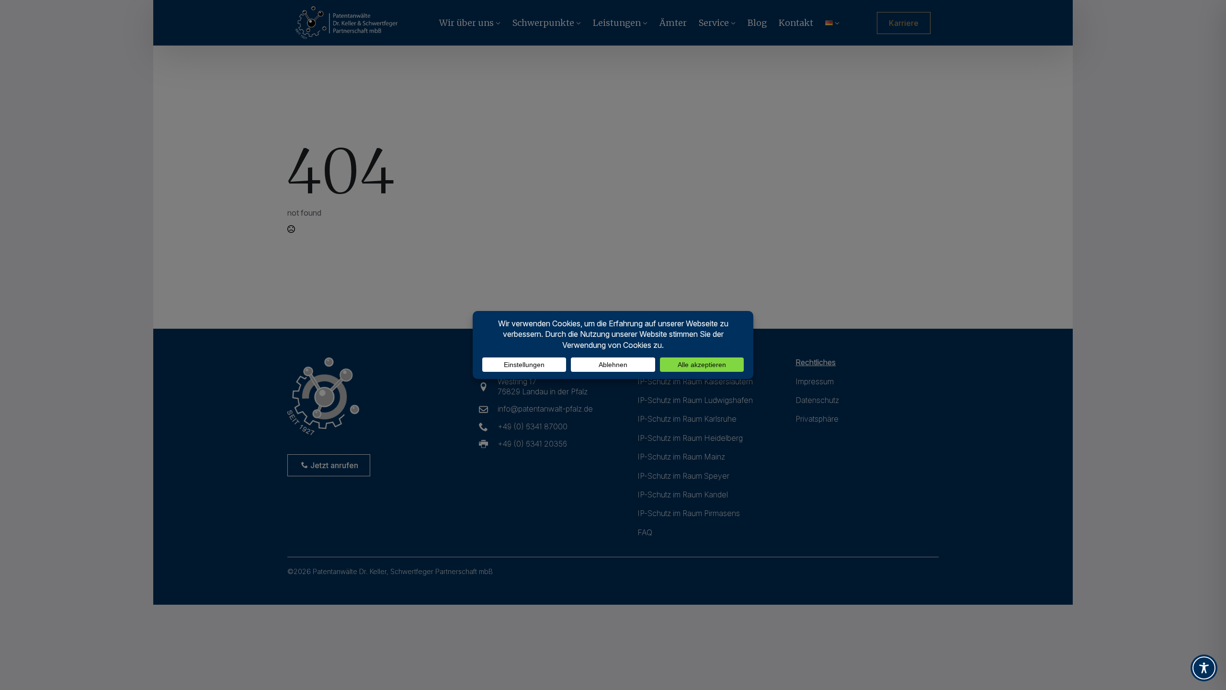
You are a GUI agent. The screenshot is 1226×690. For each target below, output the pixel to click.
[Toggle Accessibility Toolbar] (1204, 668)
